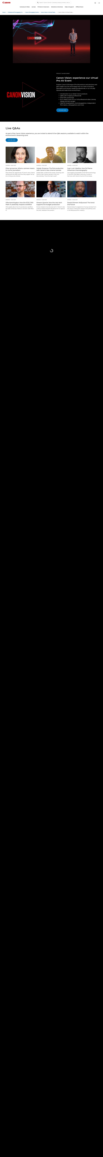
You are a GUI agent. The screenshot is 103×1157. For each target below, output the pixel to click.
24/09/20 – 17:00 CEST (41, 165)
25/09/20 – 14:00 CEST (41, 199)
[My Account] (95, 3)
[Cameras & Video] (30, 7)
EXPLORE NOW (11, 140)
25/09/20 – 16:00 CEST (72, 199)
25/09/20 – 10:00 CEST (72, 165)
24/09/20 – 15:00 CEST (11, 165)
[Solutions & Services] (63, 7)
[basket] (99, 3)
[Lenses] (36, 7)
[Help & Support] (74, 7)
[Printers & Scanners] (49, 7)
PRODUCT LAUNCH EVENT (63, 73)
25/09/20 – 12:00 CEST (11, 199)
